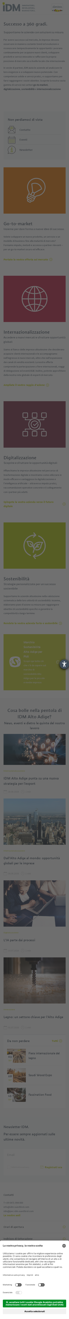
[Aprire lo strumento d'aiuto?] (64, 664)
